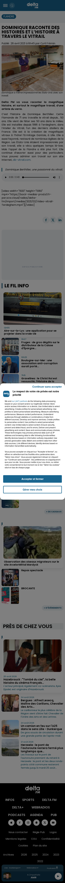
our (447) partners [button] (19, 401)
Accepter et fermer (32, 479)
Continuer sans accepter (47, 386)
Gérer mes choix (32, 489)
